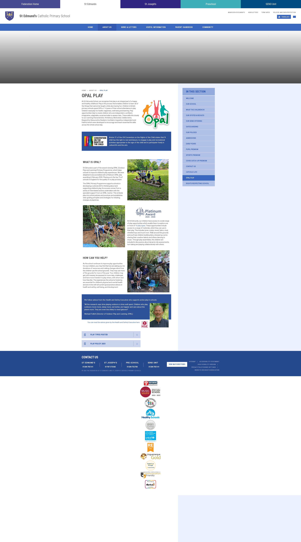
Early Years (191, 144)
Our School (191, 104)
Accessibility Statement (209, 361)
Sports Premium (193, 155)
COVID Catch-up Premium (196, 161)
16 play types (140, 226)
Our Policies (191, 132)
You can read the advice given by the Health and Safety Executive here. (113, 322)
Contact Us (191, 166)
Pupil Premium (192, 149)
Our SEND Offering (194, 121)
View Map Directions (177, 364)
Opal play (190, 178)
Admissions (191, 138)
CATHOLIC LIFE (191, 172)
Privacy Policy (197, 367)
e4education (214, 370)
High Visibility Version (207, 364)
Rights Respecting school (197, 183)
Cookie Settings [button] (209, 367)
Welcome (190, 98)
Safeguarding (192, 127)
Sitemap (192, 361)
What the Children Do (195, 110)
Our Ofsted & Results (195, 115)
